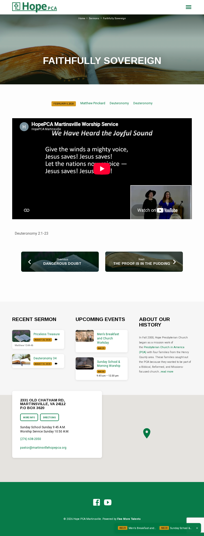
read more (167, 371)
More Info (29, 417)
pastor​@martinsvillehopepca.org (43, 447)
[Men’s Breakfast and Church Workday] (85, 336)
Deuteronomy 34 (45, 358)
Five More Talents (129, 519)
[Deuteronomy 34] (21, 360)
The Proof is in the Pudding (141, 264)
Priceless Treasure (47, 334)
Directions (49, 417)
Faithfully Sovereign (114, 18)
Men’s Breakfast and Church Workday (108, 338)
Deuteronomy (119, 103)
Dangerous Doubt (62, 264)
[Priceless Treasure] (21, 336)
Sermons (94, 18)
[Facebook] (96, 502)
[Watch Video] (56, 339)
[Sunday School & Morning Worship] (85, 363)
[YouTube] (107, 502)
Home (81, 18)
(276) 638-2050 (30, 439)
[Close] (197, 528)
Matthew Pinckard (92, 103)
